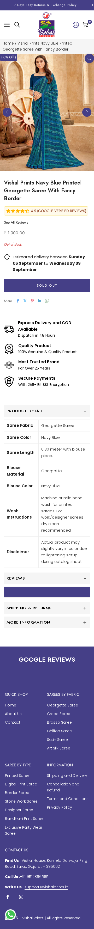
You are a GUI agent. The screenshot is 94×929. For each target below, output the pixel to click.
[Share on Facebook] (18, 301)
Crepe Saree (58, 713)
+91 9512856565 (34, 876)
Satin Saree (57, 739)
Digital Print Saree (21, 784)
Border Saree (17, 792)
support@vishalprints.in (46, 887)
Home (8, 43)
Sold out (47, 285)
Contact (12, 722)
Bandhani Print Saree (24, 818)
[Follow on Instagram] (21, 897)
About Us (13, 713)
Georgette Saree (62, 705)
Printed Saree (17, 775)
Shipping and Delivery (67, 775)
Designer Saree (19, 810)
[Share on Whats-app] (47, 301)
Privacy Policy (59, 807)
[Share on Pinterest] (32, 301)
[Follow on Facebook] (7, 897)
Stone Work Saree (21, 801)
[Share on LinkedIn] (40, 301)
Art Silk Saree (58, 748)
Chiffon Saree (59, 731)
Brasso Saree (59, 722)
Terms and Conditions (68, 798)
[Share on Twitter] (25, 301)
